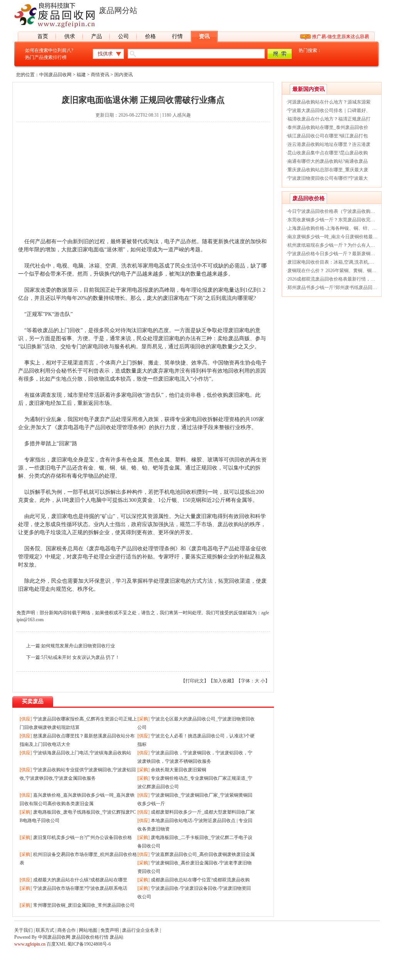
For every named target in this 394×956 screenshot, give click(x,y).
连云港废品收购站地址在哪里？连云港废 (329, 144)
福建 (81, 74)
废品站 (117, 937)
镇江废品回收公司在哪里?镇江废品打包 (327, 136)
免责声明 (109, 930)
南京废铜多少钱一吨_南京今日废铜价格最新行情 (337, 236)
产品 (96, 36)
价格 (150, 36)
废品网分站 (118, 10)
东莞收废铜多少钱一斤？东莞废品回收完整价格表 (338, 219)
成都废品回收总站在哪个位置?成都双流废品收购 (200, 879)
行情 (177, 36)
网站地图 (88, 930)
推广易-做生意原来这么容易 (340, 36)
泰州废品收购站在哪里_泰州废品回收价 (327, 127)
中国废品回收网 (55, 74)
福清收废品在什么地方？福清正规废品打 (329, 119)
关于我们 (23, 930)
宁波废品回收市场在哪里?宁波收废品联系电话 (80, 888)
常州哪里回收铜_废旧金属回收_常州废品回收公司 (84, 905)
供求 (69, 36)
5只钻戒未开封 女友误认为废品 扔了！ (80, 657)
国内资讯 (123, 74)
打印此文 (194, 681)
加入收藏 (222, 681)
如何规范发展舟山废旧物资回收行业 (78, 645)
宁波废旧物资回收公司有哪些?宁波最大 (327, 178)
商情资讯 (100, 74)
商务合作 (66, 930)
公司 (123, 36)
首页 (42, 36)
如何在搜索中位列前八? (49, 50)
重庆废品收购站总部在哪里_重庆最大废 (327, 169)
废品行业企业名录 (140, 930)
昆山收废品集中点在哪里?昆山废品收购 (327, 152)
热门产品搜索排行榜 (46, 57)
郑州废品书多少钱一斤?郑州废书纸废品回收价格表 (339, 287)
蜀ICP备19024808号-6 (89, 944)
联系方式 (45, 930)
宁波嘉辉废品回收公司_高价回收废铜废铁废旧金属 (203, 854)
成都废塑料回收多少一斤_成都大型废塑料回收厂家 (203, 812)
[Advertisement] (143, 183)
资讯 (204, 36)
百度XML (56, 944)
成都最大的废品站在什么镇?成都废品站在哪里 (80, 879)
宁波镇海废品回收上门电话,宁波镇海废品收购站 (82, 752)
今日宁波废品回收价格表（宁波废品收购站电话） (338, 211)
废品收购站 (230, 524)
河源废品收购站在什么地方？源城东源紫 (329, 102)
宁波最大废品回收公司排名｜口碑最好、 (329, 110)
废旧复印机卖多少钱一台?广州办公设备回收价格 (82, 837)
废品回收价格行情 (90, 937)
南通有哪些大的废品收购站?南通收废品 (327, 161)
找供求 (105, 54)
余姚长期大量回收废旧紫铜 (178, 769)
